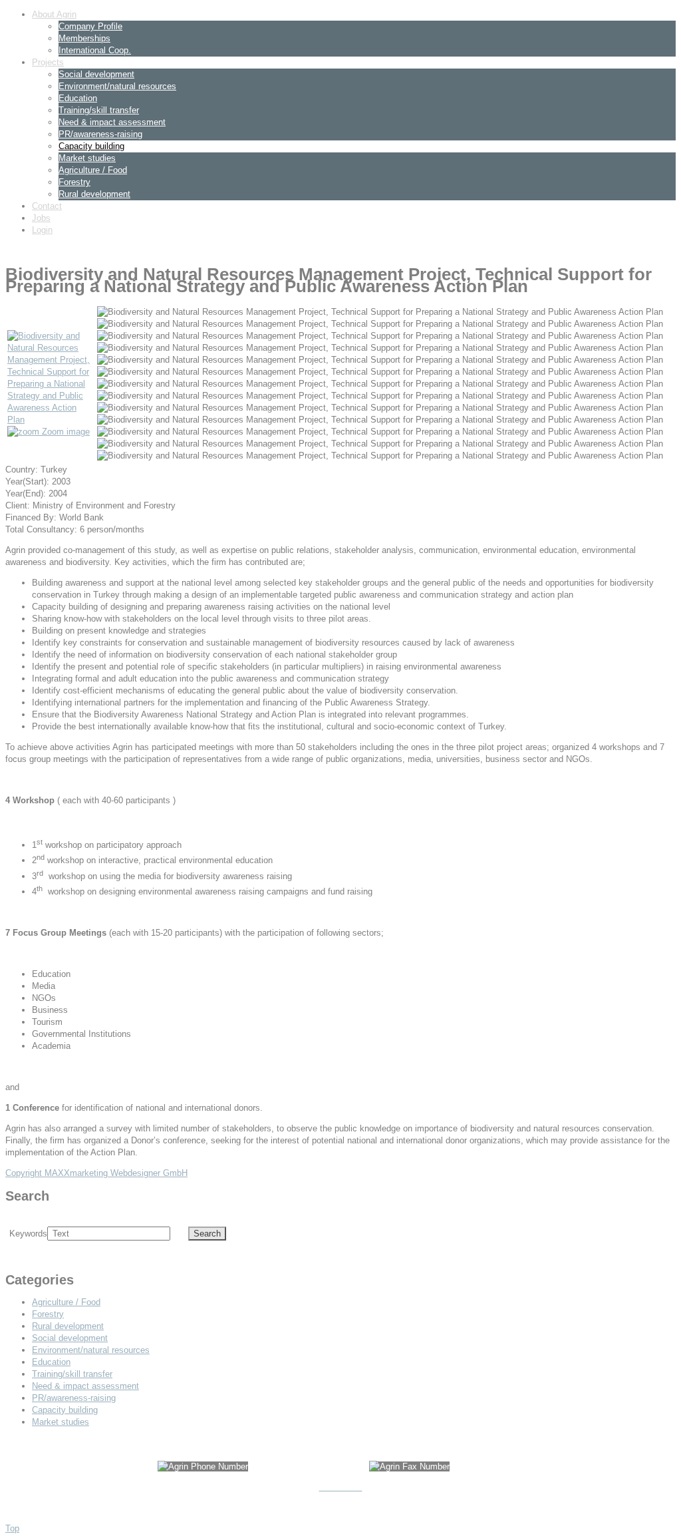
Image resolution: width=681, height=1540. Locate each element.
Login (42, 230)
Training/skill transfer (99, 110)
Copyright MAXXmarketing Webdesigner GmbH (96, 1173)
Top (12, 1528)
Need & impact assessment (112, 122)
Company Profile (90, 26)
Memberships (84, 38)
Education (78, 98)
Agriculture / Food (93, 170)
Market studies (87, 158)
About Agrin (54, 14)
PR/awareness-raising (100, 134)
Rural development (94, 194)
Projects (48, 62)
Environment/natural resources (117, 86)
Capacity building (91, 146)
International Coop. (95, 50)
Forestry (74, 182)
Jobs (41, 218)
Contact (47, 206)
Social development (96, 74)
